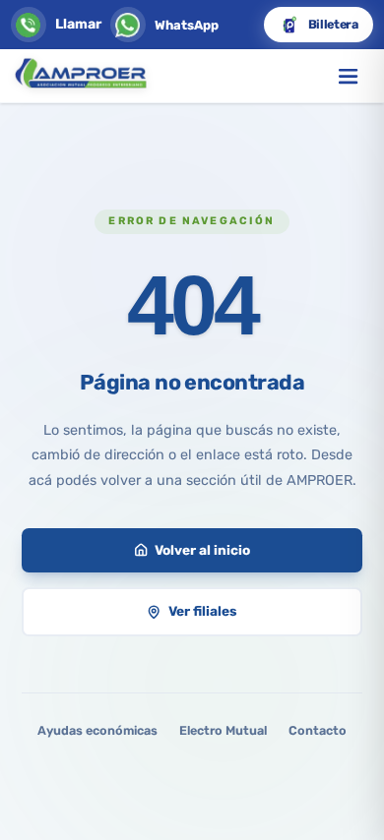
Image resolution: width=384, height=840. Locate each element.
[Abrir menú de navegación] (348, 76)
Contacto (317, 730)
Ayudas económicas (97, 730)
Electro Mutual (223, 730)
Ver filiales (202, 611)
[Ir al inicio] (80, 76)
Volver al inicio (202, 550)
